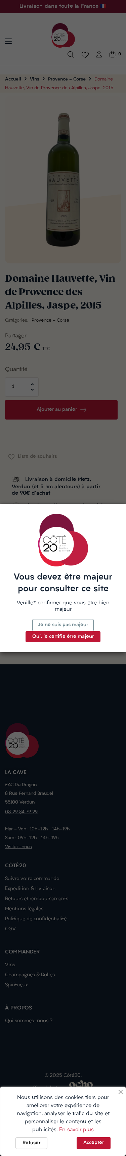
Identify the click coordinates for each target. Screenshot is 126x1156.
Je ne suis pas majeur (63, 624)
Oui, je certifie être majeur (63, 636)
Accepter (93, 1142)
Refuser (31, 1143)
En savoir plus (76, 1130)
